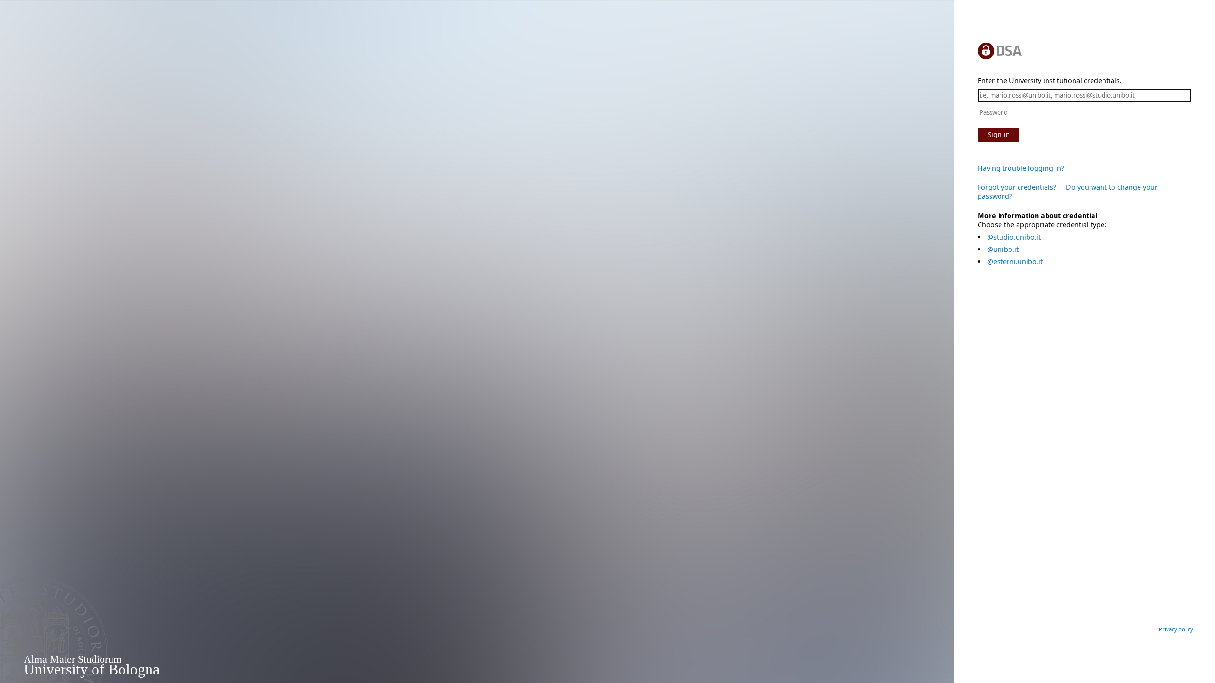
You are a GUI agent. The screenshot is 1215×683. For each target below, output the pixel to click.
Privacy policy (1176, 629)
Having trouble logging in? (1021, 168)
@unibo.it (1003, 249)
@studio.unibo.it (1014, 236)
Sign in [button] (999, 134)
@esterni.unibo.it (1015, 261)
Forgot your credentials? (1017, 187)
